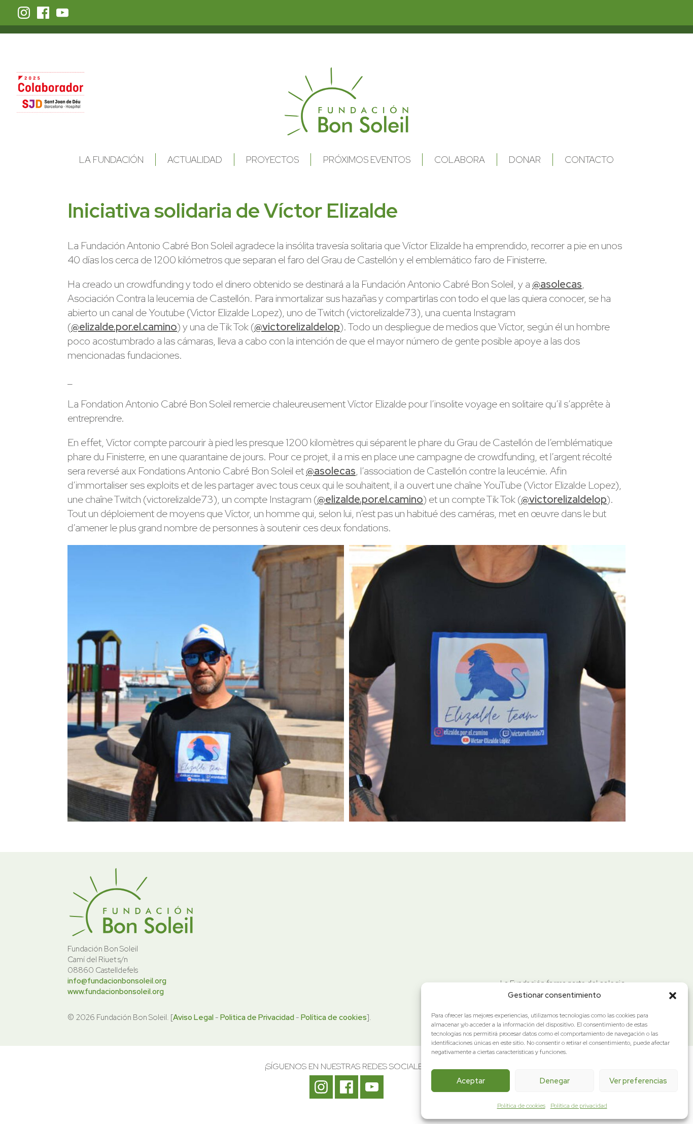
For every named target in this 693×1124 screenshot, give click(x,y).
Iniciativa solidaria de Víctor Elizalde (232, 210)
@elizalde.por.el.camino (124, 326)
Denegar (555, 1081)
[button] (673, 996)
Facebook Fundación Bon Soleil (43, 13)
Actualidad (194, 159)
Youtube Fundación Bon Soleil (62, 13)
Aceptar (471, 1081)
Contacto (589, 159)
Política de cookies (521, 1106)
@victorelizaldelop (297, 326)
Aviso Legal (193, 1017)
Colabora (459, 159)
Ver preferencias (638, 1081)
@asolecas (557, 284)
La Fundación (111, 159)
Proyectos (272, 159)
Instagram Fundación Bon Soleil (24, 13)
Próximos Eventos (366, 159)
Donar (525, 159)
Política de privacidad (578, 1106)
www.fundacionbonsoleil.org (115, 991)
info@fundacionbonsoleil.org (116, 981)
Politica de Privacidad (257, 1017)
